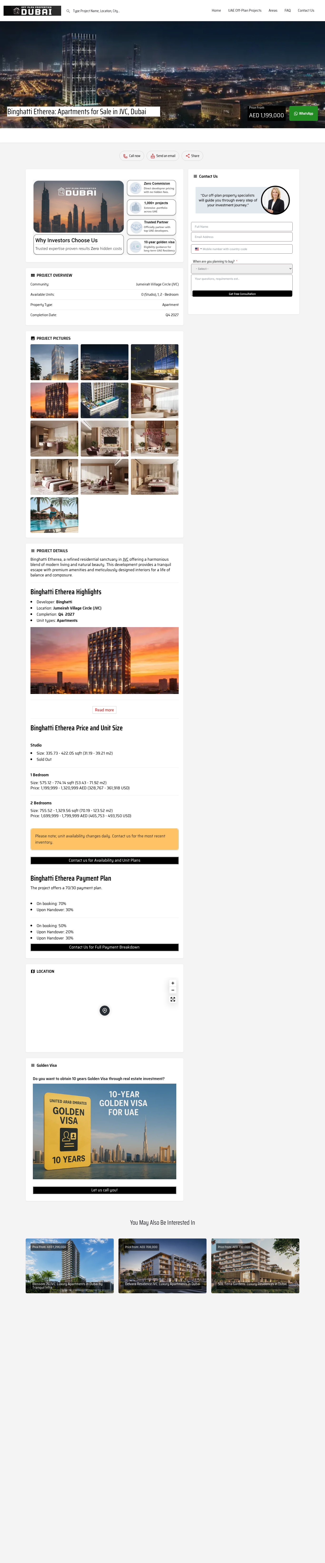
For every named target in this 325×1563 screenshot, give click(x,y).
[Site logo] (33, 10)
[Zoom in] (172, 983)
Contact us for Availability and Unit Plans (104, 860)
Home (216, 10)
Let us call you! (104, 1190)
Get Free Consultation (242, 293)
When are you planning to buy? (214, 261)
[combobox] (198, 249)
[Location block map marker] (105, 1011)
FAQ (288, 10)
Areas (273, 10)
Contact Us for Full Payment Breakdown (104, 947)
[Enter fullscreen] (172, 999)
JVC (125, 559)
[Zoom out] (172, 990)
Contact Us (306, 10)
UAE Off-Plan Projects (244, 10)
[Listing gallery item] (54, 362)
